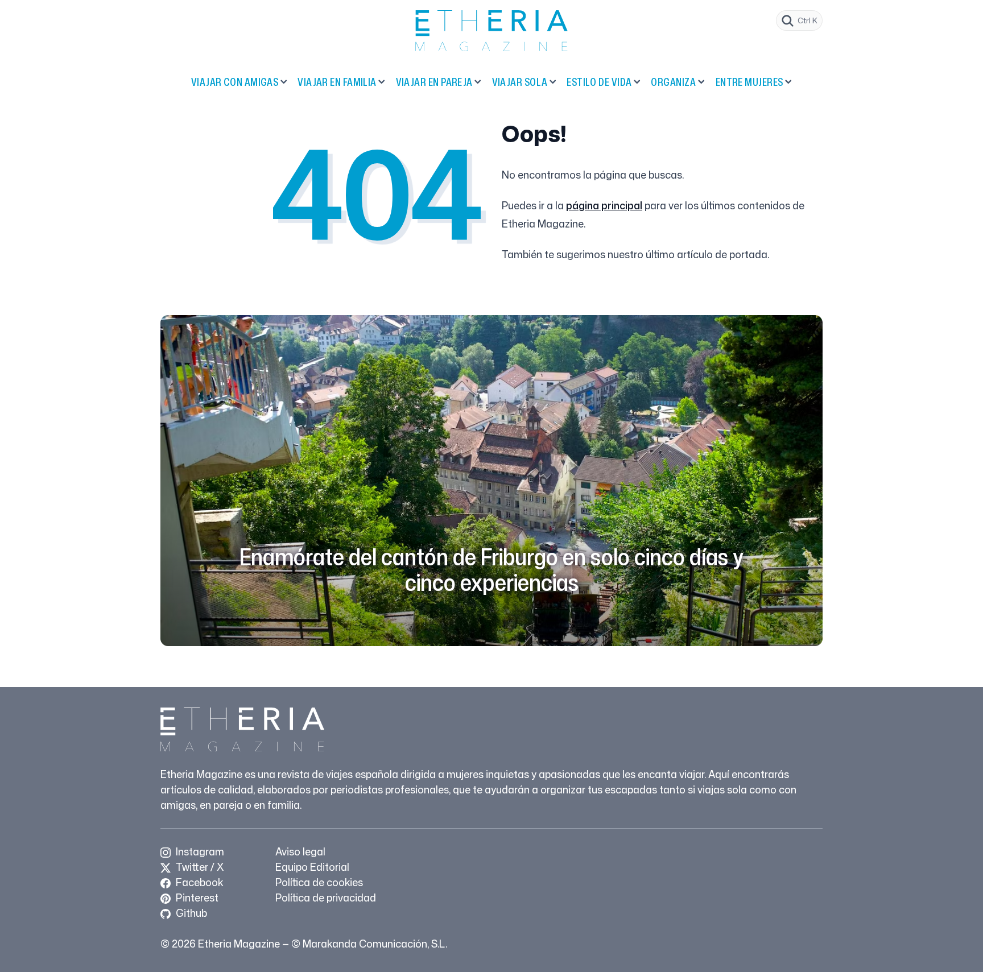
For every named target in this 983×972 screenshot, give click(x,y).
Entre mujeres (749, 82)
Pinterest (196, 897)
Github (190, 912)
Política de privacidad (325, 897)
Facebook (198, 882)
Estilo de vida (599, 82)
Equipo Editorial (312, 866)
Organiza (673, 82)
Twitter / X (199, 866)
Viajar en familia (337, 82)
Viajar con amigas (235, 82)
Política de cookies (319, 882)
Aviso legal (300, 851)
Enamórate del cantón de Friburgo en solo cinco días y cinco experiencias (491, 569)
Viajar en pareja (434, 82)
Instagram (199, 851)
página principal (604, 205)
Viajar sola (520, 82)
